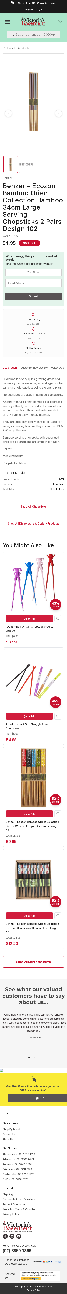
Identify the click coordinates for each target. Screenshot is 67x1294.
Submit (33, 296)
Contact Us (9, 1134)
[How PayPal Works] (40, 1275)
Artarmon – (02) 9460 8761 (18, 1159)
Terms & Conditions (14, 1204)
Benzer (7, 178)
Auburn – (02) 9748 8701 (17, 1164)
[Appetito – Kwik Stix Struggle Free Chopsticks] (33, 680)
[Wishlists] (53, 22)
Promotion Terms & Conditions (20, 1209)
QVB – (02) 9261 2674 (15, 1179)
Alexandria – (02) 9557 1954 (19, 1154)
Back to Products (18, 48)
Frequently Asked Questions (19, 1199)
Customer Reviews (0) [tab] (34, 367)
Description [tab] (10, 367)
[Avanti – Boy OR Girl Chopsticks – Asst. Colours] (33, 582)
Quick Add (29, 618)
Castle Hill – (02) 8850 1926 (18, 1174)
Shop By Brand (11, 1129)
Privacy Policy (11, 1214)
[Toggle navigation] (7, 22)
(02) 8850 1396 (17, 1250)
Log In (39, 9)
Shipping (8, 1194)
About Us (8, 1139)
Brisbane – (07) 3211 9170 (17, 1169)
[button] (58, 618)
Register (29, 9)
